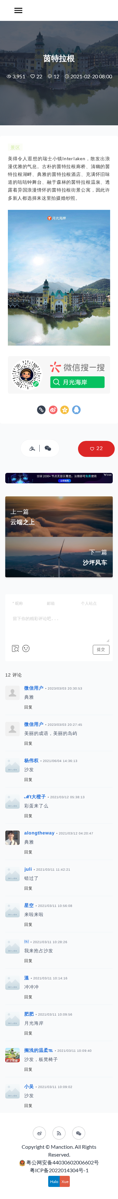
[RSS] (59, 1133)
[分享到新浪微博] (54, 411)
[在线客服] (78, 1133)
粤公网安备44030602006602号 (62, 1162)
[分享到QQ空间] (65, 411)
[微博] (39, 1133)
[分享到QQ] (76, 411)
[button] (96, 449)
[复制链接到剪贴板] (42, 411)
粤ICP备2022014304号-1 (59, 1170)
